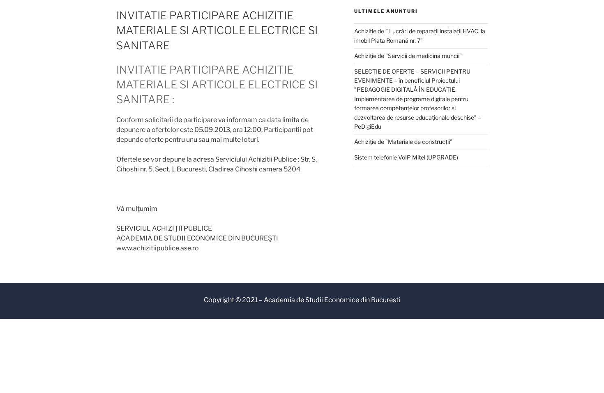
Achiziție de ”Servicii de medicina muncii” (408, 55)
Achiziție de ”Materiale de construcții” (403, 141)
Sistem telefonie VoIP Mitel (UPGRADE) (406, 157)
